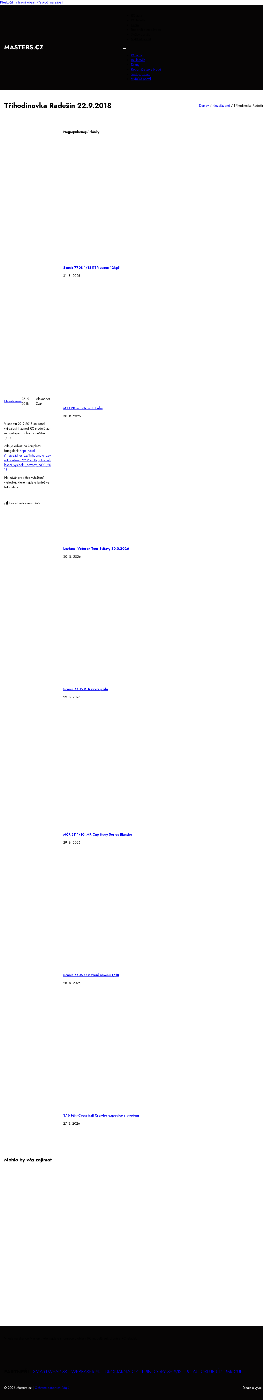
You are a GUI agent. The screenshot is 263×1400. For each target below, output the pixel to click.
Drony (135, 25)
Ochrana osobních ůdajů (52, 1387)
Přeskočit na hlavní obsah (18, 2)
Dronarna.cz (121, 1371)
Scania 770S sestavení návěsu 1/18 (91, 975)
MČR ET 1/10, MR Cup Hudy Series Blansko (97, 834)
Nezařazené (221, 105)
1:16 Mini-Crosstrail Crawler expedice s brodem (101, 1115)
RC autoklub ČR (204, 1371)
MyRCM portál (141, 39)
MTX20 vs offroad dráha (83, 408)
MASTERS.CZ (23, 47)
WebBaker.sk (86, 1371)
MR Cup (234, 1371)
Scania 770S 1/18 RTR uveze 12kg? (91, 267)
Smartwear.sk (50, 1371)
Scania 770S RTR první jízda (85, 689)
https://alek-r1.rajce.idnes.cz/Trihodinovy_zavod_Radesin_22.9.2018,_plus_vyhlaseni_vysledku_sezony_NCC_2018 (27, 460)
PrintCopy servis (161, 1371)
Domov (204, 105)
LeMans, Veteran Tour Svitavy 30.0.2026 (96, 548)
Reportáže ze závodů (146, 29)
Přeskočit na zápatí (50, 2)
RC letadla (138, 20)
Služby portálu (140, 34)
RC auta (136, 15)
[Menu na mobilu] (124, 48)
